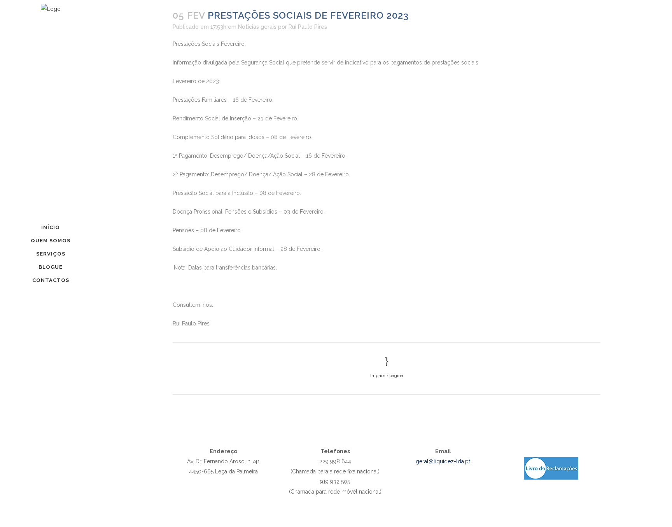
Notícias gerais (257, 27)
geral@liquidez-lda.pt (443, 461)
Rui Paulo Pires (308, 27)
